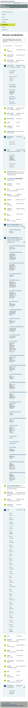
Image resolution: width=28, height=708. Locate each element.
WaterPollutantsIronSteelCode (13, 472)
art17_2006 (10, 65)
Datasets (4, 14)
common (9, 126)
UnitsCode (13, 447)
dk (11, 540)
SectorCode (13, 436)
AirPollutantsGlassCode (13, 252)
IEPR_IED (10, 492)
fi (11, 558)
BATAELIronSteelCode (13, 290)
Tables (3, 17)
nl (11, 598)
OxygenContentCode (13, 411)
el (11, 549)
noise (8, 655)
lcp (8, 645)
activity (12, 155)
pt (11, 607)
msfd (8, 650)
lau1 (8, 509)
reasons (13, 96)
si (11, 620)
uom (8, 675)
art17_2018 (10, 113)
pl (11, 602)
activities (13, 70)
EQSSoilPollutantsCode (13, 374)
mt (11, 593)
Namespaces (5, 29)
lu (11, 584)
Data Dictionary (12, 9)
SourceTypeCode (13, 441)
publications (10, 661)
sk (11, 624)
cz (11, 531)
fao (8, 189)
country (13, 690)
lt (11, 580)
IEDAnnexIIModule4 (11, 485)
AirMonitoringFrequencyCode (13, 245)
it (11, 576)
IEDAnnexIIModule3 (11, 237)
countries (13, 84)
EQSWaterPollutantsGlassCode (13, 382)
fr (11, 562)
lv (11, 589)
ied (8, 219)
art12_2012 (10, 55)
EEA (8, 1)
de (11, 536)
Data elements (5, 19)
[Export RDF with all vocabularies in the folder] (24, 67)
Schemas (4, 22)
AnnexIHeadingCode (13, 229)
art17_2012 (10, 108)
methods (13, 89)
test (8, 671)
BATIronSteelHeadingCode (13, 326)
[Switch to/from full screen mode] (19, 3)
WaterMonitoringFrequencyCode (13, 454)
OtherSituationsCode (13, 402)
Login (17, 3)
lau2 (8, 636)
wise (8, 680)
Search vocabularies (8, 45)
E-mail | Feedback (6, 703)
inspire (9, 499)
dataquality (10, 136)
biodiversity (10, 118)
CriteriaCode (13, 341)
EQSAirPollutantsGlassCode (13, 355)
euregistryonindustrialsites (11, 178)
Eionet (7, 9)
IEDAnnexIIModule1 (11, 224)
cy (11, 526)
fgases (9, 194)
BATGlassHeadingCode (13, 309)
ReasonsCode (13, 425)
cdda (8, 122)
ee (11, 545)
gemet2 (9, 199)
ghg (8, 203)
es (11, 554)
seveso (9, 666)
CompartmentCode (13, 334)
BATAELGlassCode (13, 280)
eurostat (9, 183)
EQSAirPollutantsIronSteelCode (13, 365)
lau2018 (9, 639)
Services (4, 27)
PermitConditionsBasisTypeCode (13, 418)
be (11, 517)
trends (12, 102)
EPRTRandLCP (11, 171)
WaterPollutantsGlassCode (13, 461)
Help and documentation (7, 11)
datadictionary (11, 131)
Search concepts (19, 45)
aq (8, 49)
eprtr (8, 150)
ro (11, 611)
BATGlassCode (13, 301)
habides (9, 208)
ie (11, 571)
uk (11, 629)
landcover (10, 504)
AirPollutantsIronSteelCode (13, 263)
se (11, 615)
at (11, 513)
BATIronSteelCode (13, 318)
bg (11, 522)
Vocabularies (5, 24)
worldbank (10, 685)
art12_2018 (10, 60)
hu (11, 567)
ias (8, 214)
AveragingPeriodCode (13, 273)
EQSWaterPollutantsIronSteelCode (13, 392)
